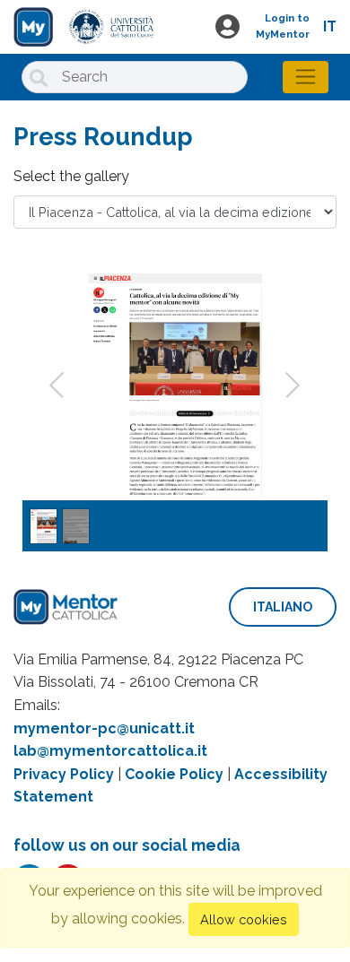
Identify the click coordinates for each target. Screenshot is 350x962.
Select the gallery (71, 176)
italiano (282, 607)
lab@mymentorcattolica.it (110, 750)
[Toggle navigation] (305, 77)
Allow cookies (243, 919)
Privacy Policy (63, 774)
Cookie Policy (174, 774)
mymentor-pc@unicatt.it (104, 728)
